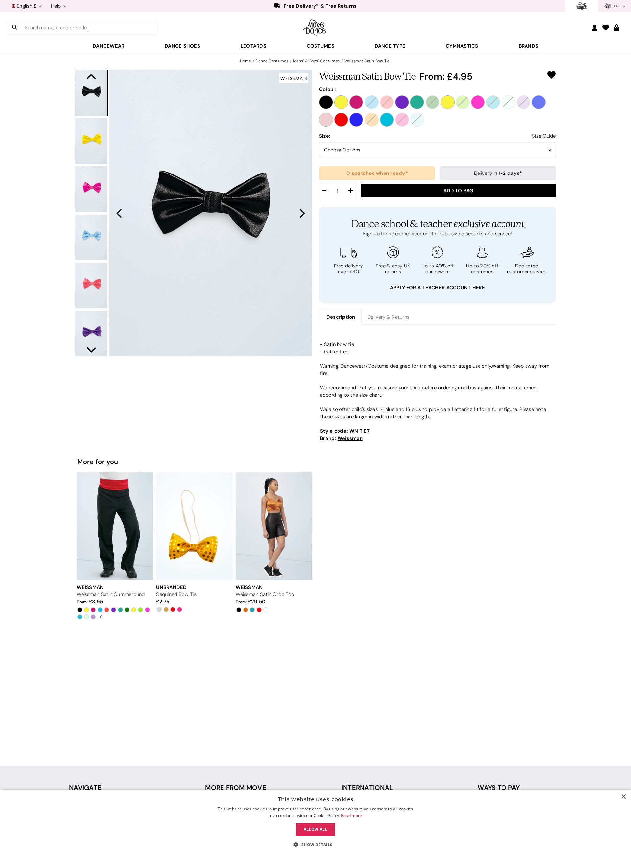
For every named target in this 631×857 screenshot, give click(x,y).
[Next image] (91, 350)
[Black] (326, 102)
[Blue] (372, 102)
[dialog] (315, 823)
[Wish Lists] (605, 28)
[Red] (341, 120)
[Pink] (326, 120)
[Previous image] (91, 76)
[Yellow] (341, 102)
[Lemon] (448, 102)
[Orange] (372, 120)
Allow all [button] (316, 829)
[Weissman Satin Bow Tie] (91, 93)
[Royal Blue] (356, 120)
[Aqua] (493, 102)
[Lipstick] (478, 102)
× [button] (623, 796)
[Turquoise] (387, 120)
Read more (351, 815)
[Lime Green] (463, 102)
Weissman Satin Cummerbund (111, 594)
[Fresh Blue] (417, 120)
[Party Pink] (402, 120)
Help (56, 6)
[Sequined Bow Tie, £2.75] (194, 526)
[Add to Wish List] (551, 75)
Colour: (328, 89)
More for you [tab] (97, 462)
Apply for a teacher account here (437, 287)
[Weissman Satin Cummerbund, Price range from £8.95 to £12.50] (115, 526)
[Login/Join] (594, 28)
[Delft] (539, 102)
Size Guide (544, 136)
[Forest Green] (417, 102)
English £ (26, 6)
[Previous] (120, 213)
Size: (324, 136)
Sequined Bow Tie (176, 594)
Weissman (350, 438)
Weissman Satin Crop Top (265, 594)
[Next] (301, 213)
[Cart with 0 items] (616, 28)
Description (340, 317)
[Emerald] (432, 102)
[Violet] (523, 102)
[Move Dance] (315, 27)
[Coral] (387, 102)
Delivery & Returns (388, 317)
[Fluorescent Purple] (402, 102)
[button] (315, 845)
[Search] (15, 27)
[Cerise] (356, 102)
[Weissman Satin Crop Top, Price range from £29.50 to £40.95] (274, 526)
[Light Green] (508, 102)
